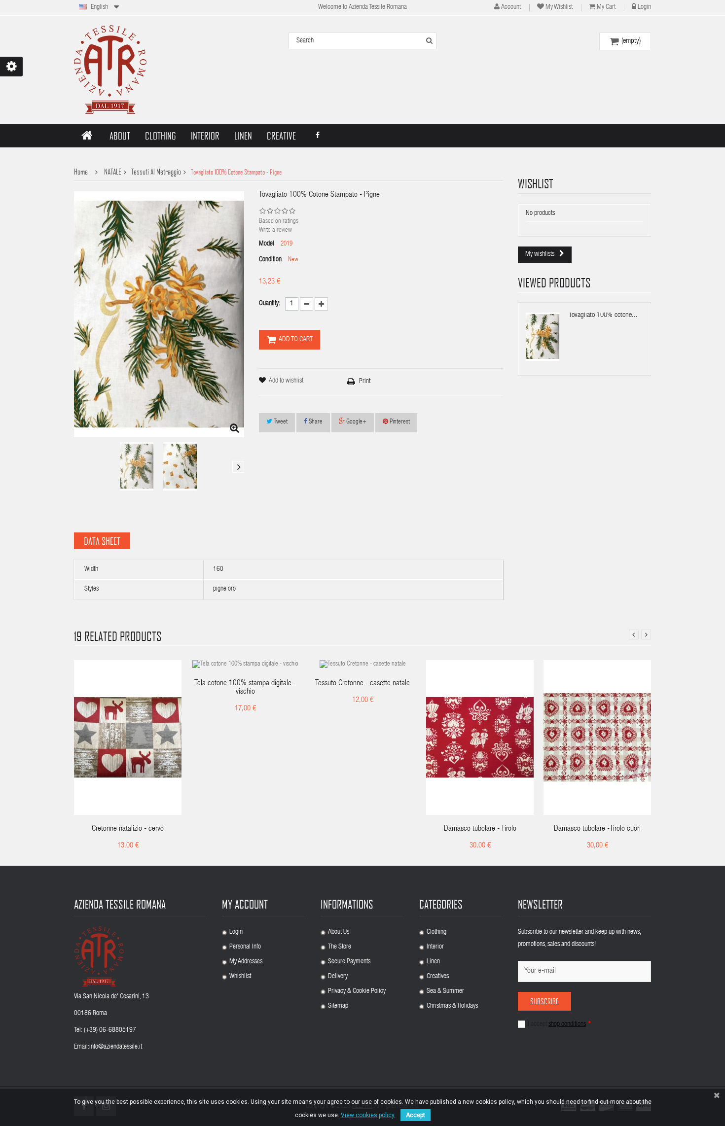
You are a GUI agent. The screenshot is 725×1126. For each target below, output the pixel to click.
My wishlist (559, 7)
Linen (433, 961)
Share (315, 422)
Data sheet (102, 541)
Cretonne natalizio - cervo (128, 829)
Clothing (436, 932)
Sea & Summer (445, 991)
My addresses (245, 961)
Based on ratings (278, 221)
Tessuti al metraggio (156, 172)
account (511, 7)
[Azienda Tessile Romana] (110, 69)
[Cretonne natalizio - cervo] (127, 738)
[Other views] (80, 467)
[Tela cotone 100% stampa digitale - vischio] (245, 665)
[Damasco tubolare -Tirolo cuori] (597, 738)
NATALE (112, 172)
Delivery (338, 976)
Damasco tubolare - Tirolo (480, 829)
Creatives (438, 976)
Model (266, 244)
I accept (559, 1024)
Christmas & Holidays (452, 1006)
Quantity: (269, 303)
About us (338, 932)
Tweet (280, 422)
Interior (435, 947)
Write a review (275, 230)
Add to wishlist (286, 381)
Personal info (245, 947)
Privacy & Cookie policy (357, 991)
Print (364, 381)
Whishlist (240, 976)
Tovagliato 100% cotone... (603, 315)
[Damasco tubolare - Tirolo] (480, 738)
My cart (606, 7)
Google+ (355, 422)
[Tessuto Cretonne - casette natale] (363, 665)
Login (644, 7)
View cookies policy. (368, 1115)
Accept (415, 1115)
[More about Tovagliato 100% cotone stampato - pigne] (542, 337)
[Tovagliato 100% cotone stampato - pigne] (136, 466)
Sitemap (338, 1006)
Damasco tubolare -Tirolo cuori (597, 829)
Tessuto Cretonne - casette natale (362, 684)
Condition (270, 259)
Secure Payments (349, 961)
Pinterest (399, 422)
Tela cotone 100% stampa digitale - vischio (245, 688)
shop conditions (567, 1024)
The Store (339, 947)
